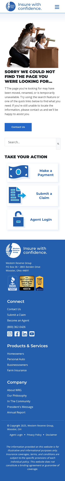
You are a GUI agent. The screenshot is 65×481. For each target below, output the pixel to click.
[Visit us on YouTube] (31, 334)
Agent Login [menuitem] (16, 434)
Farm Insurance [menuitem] (17, 370)
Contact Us (18, 126)
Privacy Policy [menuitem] (34, 434)
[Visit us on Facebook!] (17, 334)
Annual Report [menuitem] (16, 412)
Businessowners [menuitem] (17, 365)
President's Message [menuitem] (20, 407)
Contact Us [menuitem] (14, 309)
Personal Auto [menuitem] (16, 359)
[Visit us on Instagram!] (9, 334)
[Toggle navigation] (57, 7)
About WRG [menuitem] (14, 390)
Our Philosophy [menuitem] (17, 395)
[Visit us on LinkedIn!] (24, 334)
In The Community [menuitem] (18, 401)
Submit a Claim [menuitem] (16, 315)
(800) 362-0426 (16, 327)
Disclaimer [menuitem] (51, 434)
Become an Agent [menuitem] (18, 320)
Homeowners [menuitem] (15, 354)
